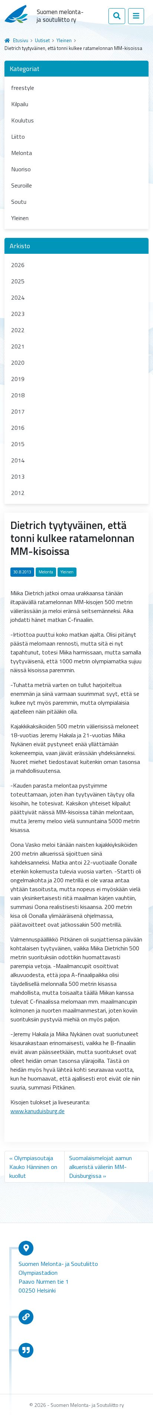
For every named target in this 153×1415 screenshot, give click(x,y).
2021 (18, 346)
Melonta (21, 152)
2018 (18, 395)
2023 (18, 313)
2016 (18, 427)
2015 (18, 443)
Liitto (18, 136)
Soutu (18, 201)
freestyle (22, 87)
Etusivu (20, 40)
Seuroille (21, 185)
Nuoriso (21, 169)
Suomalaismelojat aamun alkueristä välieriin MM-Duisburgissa (100, 1166)
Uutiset (42, 40)
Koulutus (22, 120)
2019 (18, 378)
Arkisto (20, 246)
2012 (18, 492)
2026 (18, 264)
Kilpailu (19, 104)
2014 (18, 460)
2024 (18, 297)
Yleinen (64, 40)
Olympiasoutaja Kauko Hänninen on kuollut (33, 1166)
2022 (18, 330)
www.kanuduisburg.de (37, 1110)
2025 (18, 281)
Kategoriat (24, 69)
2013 (18, 476)
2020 (18, 362)
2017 (18, 411)
